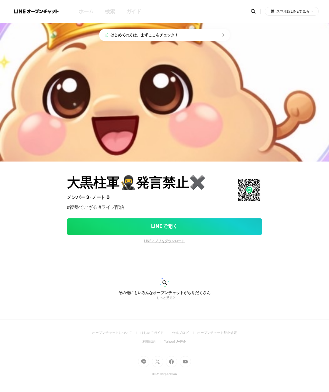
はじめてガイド (156, 333)
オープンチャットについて (116, 333)
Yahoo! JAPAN (175, 341)
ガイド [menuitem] (133, 11)
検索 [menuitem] (110, 11)
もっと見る (164, 298)
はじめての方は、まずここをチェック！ (145, 34)
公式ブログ (184, 333)
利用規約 (153, 341)
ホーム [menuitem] (86, 11)
